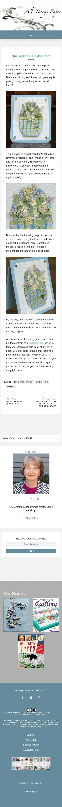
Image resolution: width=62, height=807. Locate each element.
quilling (10, 386)
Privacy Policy (31, 745)
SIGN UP (31, 551)
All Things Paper (10, 713)
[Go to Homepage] (31, 17)
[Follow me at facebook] (24, 499)
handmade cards (23, 382)
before (43, 323)
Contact (31, 735)
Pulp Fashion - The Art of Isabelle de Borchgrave (46, 404)
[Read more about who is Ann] (31, 492)
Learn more (30, 518)
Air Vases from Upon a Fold (14, 403)
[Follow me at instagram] (31, 499)
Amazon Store (31, 750)
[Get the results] (56, 438)
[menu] (31, 34)
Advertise (31, 740)
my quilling (42, 382)
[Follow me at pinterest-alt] (38, 499)
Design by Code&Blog (31, 783)
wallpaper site (36, 343)
